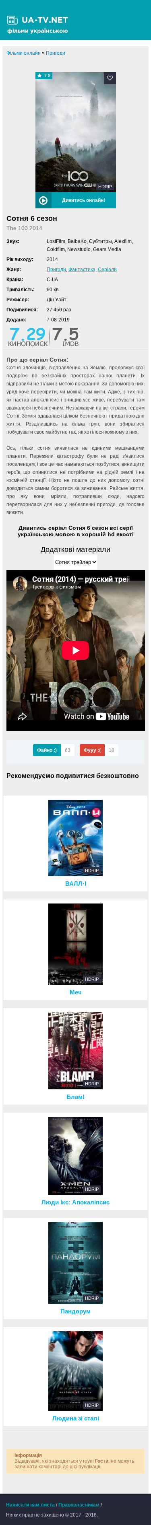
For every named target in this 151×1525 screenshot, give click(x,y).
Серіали (107, 269)
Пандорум (75, 1311)
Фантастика (81, 269)
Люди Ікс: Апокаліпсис (75, 1202)
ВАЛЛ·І (75, 884)
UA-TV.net (40, 20)
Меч (76, 992)
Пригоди (56, 269)
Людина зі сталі (75, 1418)
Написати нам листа (30, 1505)
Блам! (75, 1097)
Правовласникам (78, 1505)
